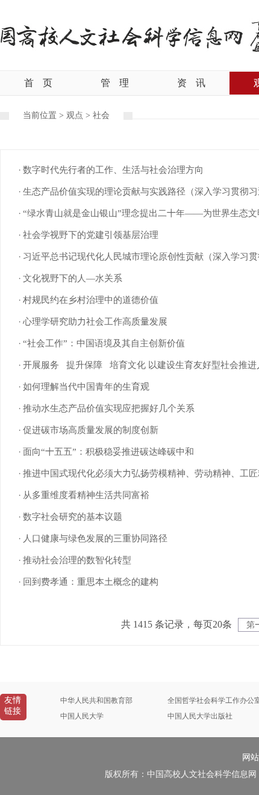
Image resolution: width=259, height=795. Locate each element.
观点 (74, 115)
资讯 (191, 83)
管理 (115, 83)
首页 (38, 83)
